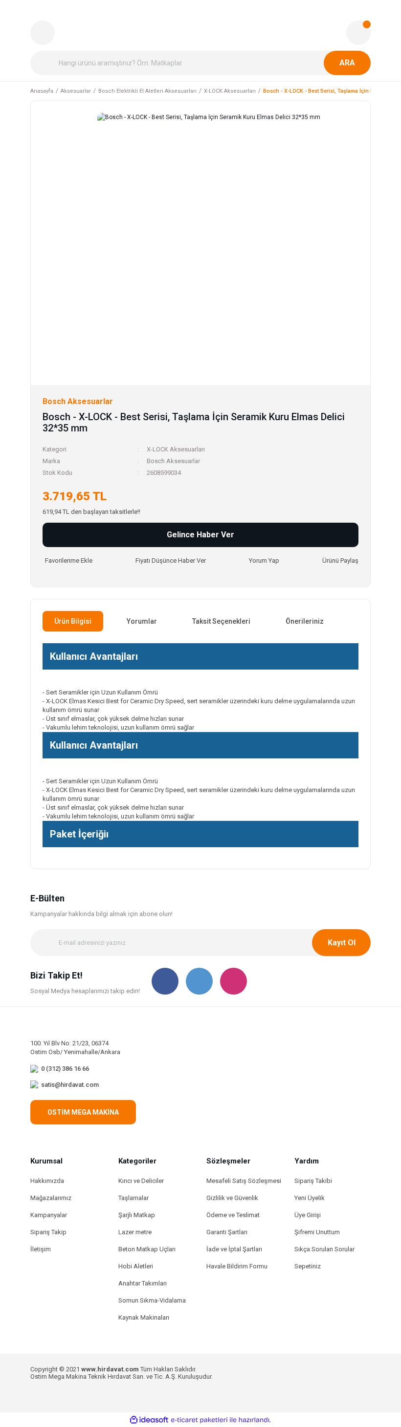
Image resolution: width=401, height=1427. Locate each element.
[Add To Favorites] (67, 560)
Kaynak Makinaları (143, 1317)
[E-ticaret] (199, 1419)
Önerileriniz (305, 621)
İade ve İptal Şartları (234, 1249)
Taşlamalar (133, 1198)
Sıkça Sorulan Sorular (324, 1249)
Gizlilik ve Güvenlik (232, 1198)
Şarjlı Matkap (136, 1215)
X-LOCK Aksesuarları (176, 449)
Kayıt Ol (342, 942)
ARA (347, 62)
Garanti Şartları (226, 1232)
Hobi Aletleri (135, 1266)
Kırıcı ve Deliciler (141, 1180)
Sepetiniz (307, 1266)
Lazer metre (135, 1232)
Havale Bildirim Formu (236, 1266)
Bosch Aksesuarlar (173, 461)
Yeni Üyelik (309, 1198)
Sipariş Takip (48, 1232)
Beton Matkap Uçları (147, 1249)
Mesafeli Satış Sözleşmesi (243, 1180)
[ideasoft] (149, 1420)
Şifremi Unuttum (317, 1232)
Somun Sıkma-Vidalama (152, 1300)
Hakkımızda (47, 1180)
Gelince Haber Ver (200, 534)
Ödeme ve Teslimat (233, 1215)
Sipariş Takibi (313, 1180)
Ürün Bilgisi (72, 621)
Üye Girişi (307, 1215)
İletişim (40, 1249)
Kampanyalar (48, 1215)
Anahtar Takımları (142, 1283)
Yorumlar (142, 621)
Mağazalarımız (50, 1198)
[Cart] (358, 32)
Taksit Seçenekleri (221, 621)
